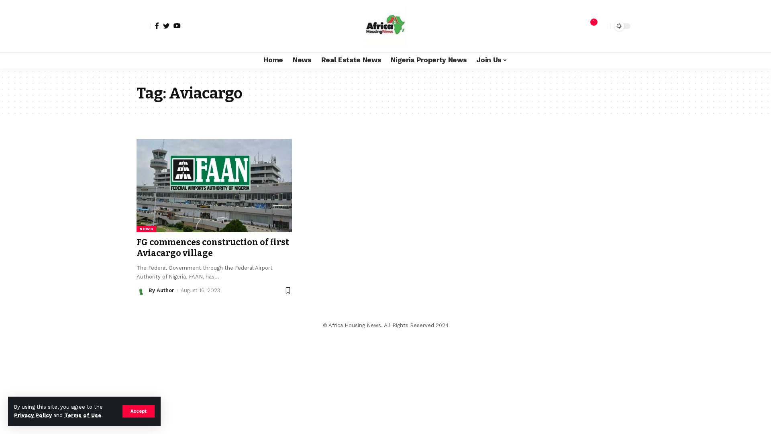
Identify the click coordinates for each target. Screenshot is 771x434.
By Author (161, 290)
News (146, 229)
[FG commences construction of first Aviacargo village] (214, 185)
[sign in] (144, 26)
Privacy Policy (33, 415)
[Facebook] (157, 26)
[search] (602, 26)
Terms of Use (82, 415)
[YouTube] (177, 26)
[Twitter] (166, 26)
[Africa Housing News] (385, 26)
